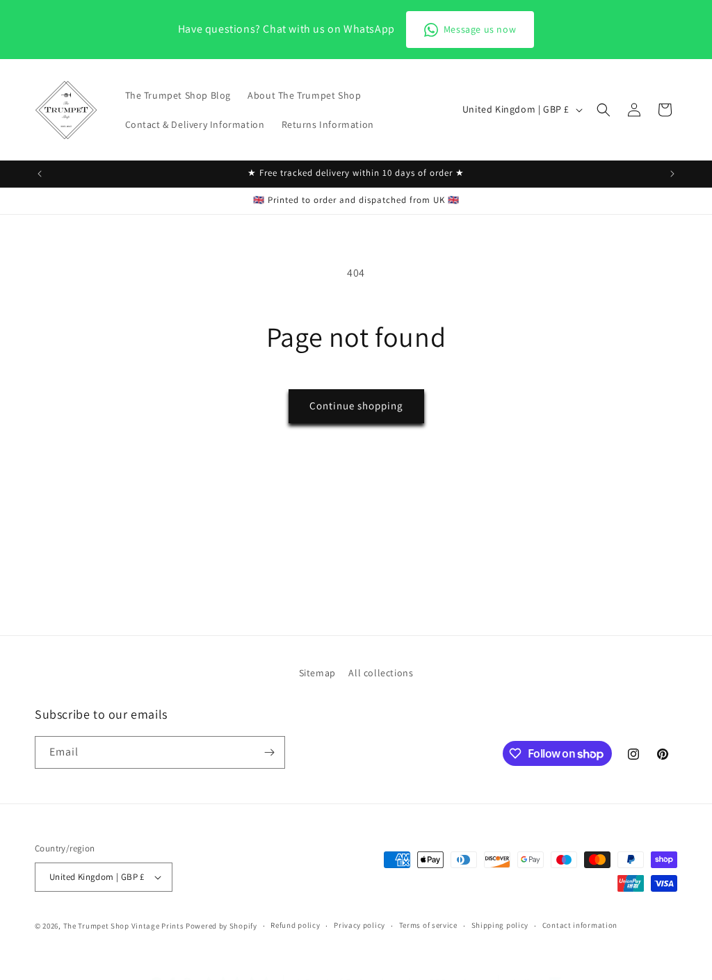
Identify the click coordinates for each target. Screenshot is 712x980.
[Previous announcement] (39, 174)
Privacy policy (359, 925)
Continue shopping (356, 405)
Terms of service (428, 925)
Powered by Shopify (221, 926)
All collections (380, 673)
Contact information (579, 925)
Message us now (480, 29)
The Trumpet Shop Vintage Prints (123, 926)
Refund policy (295, 925)
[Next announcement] (672, 174)
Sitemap (317, 673)
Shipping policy (500, 925)
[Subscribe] (269, 752)
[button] (603, 110)
